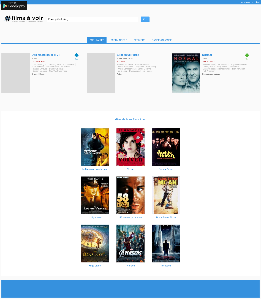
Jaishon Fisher (52, 67)
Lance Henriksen (142, 64)
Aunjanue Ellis (69, 64)
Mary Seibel (222, 67)
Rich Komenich (238, 69)
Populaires (96, 40)
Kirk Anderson (209, 71)
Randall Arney (224, 69)
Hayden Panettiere (239, 64)
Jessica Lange (208, 64)
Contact (256, 2)
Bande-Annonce (162, 40)
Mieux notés (119, 40)
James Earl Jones (125, 67)
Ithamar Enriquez (39, 69)
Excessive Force (128, 54)
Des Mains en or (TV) (45, 54)
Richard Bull (234, 67)
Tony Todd (139, 67)
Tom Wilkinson (223, 64)
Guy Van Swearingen (58, 71)
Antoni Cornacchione (127, 69)
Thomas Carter (38, 61)
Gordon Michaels (39, 71)
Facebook (245, 2)
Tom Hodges (147, 71)
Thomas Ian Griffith (125, 64)
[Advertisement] (130, 289)
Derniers (139, 40)
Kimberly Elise (55, 64)
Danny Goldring (56, 69)
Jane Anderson (208, 61)
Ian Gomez (122, 71)
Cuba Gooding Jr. (39, 64)
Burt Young (151, 67)
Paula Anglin (134, 71)
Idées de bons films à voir (130, 119)
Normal (207, 54)
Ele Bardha (65, 67)
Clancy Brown (209, 67)
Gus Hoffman (38, 67)
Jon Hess (121, 61)
